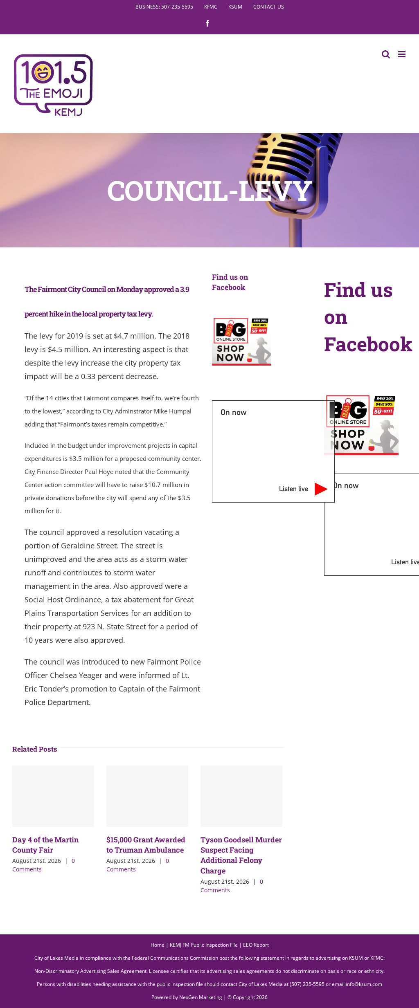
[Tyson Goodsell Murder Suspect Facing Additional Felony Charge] (241, 796)
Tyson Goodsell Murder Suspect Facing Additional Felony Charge (241, 855)
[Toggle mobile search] (386, 54)
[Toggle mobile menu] (402, 54)
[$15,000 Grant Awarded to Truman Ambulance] (147, 796)
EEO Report (256, 944)
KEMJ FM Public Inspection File (204, 944)
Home (157, 944)
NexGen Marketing (200, 997)
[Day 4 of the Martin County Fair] (53, 796)
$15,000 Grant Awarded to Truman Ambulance (145, 845)
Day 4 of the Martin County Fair (45, 845)
